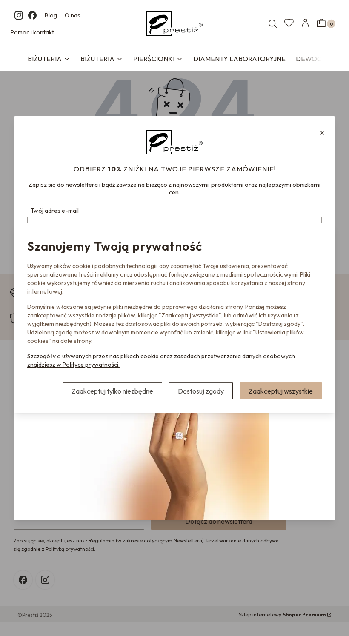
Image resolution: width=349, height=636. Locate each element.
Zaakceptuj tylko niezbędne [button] (112, 391)
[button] (322, 132)
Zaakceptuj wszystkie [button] (281, 391)
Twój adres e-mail (55, 210)
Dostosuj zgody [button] (201, 391)
